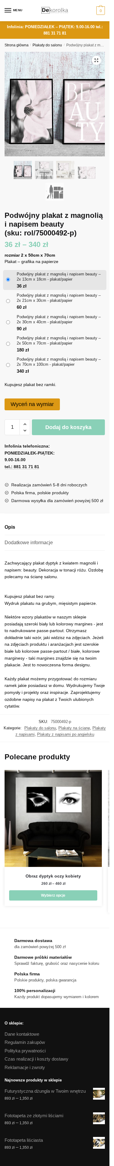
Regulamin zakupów (25, 1042)
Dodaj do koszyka (68, 427)
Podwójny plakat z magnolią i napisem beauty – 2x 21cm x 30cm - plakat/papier (59, 298)
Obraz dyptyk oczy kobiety (53, 876)
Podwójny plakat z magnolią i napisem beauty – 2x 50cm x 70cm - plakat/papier (59, 340)
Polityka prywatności (25, 1050)
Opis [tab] (10, 527)
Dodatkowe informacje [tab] (29, 542)
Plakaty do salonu (47, 45)
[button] (96, 60)
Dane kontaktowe (22, 1034)
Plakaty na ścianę (74, 728)
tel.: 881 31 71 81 (22, 466)
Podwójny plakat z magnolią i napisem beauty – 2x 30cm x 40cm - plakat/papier (59, 319)
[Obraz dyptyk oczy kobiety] (53, 818)
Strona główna (17, 45)
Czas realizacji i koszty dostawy (36, 1058)
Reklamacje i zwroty (25, 1067)
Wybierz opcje (53, 895)
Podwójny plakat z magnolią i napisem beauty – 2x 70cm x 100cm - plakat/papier (59, 362)
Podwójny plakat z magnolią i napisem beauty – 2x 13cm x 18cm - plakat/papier (59, 277)
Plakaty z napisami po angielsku (65, 734)
